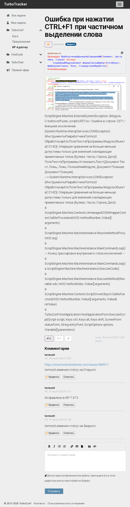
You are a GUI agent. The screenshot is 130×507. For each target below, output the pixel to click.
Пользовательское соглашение (66, 503)
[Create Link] (71, 446)
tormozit (59, 44)
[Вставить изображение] (76, 446)
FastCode (17, 54)
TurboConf (17, 30)
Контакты (39, 503)
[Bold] (49, 446)
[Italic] (54, 446)
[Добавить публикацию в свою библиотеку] (48, 44)
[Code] (95, 446)
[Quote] (89, 446)
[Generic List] (59, 446)
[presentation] (85, 455)
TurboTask (17, 62)
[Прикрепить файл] (81, 446)
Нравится (53, 377)
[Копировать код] (122, 53)
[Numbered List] (64, 446)
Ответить (68, 377)
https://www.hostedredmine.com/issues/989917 (77, 364)
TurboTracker (15, 4)
